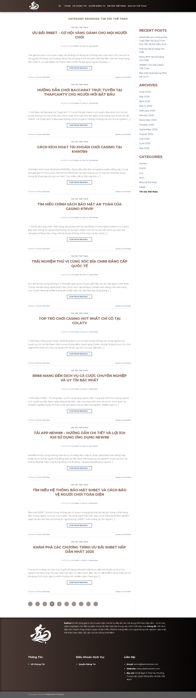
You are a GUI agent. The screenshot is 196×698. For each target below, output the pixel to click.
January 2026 (146, 115)
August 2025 (146, 134)
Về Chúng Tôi (79, 6)
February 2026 (147, 110)
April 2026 (144, 101)
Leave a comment (123, 77)
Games (143, 163)
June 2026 (145, 92)
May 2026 (144, 96)
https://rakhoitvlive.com (148, 668)
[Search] (60, 6)
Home (68, 6)
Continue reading (79, 68)
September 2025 (148, 129)
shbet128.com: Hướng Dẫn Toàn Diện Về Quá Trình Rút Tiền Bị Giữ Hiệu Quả (153, 40)
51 (88, 604)
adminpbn (93, 46)
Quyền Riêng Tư (97, 6)
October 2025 (146, 125)
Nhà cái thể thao (137, 6)
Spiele (142, 187)
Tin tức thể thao (116, 6)
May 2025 (144, 148)
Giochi (142, 168)
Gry (141, 173)
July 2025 (144, 139)
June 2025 (145, 143)
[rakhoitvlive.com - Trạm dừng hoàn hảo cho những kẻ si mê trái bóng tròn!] (41, 6)
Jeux (141, 177)
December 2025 (148, 120)
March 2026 (145, 106)
